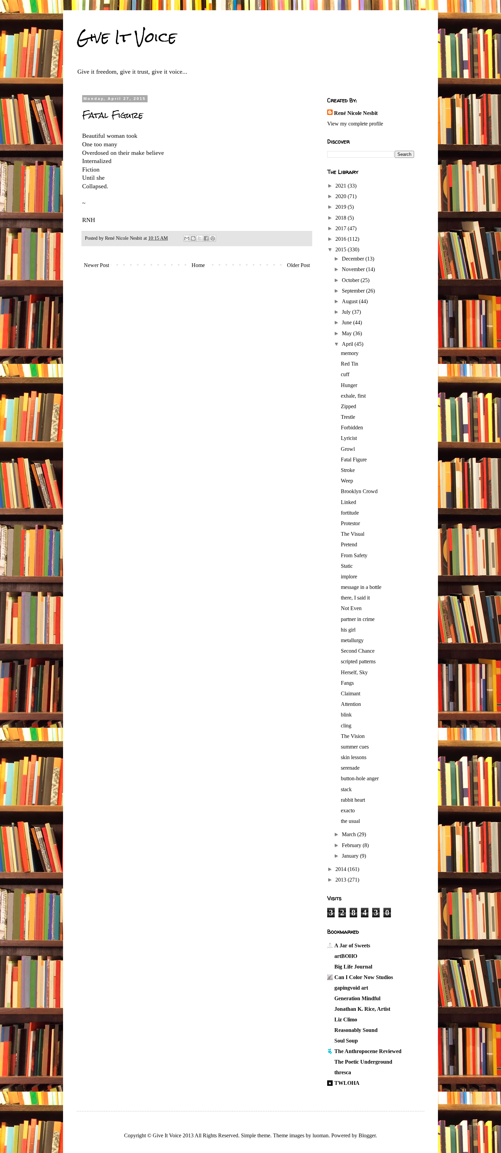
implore (349, 576)
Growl (348, 449)
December (353, 259)
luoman (321, 1135)
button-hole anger (360, 778)
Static (347, 566)
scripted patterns (358, 661)
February (352, 845)
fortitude (350, 513)
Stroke (348, 470)
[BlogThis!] (193, 238)
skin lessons (353, 757)
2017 (341, 228)
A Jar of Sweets (352, 945)
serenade (350, 768)
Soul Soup (346, 1041)
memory (350, 353)
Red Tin (349, 364)
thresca (342, 1072)
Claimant (350, 693)
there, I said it (355, 598)
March (349, 834)
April (348, 344)
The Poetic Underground (363, 1062)
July (347, 312)
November (354, 269)
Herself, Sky (354, 672)
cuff (345, 374)
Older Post (298, 265)
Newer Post (96, 265)
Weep (347, 481)
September (354, 291)
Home (198, 265)
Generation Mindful (357, 998)
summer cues (355, 747)
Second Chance (358, 651)
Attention (351, 704)
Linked (348, 502)
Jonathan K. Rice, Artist (362, 1009)
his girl (348, 630)
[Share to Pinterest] (212, 238)
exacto (348, 810)
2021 (341, 186)
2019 (341, 207)
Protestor (350, 523)
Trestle (348, 417)
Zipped (348, 406)
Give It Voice (127, 37)
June (347, 322)
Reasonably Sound (356, 1030)
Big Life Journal (353, 967)
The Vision (353, 736)
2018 (341, 218)
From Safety (354, 555)
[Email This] (186, 238)
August (350, 301)
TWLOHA (347, 1083)
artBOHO (345, 956)
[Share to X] (199, 238)
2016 (341, 239)
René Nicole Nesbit (356, 113)
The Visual (352, 534)
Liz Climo (345, 1019)
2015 (341, 249)
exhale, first (353, 396)
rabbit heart (353, 800)
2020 (341, 196)
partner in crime (358, 619)
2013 (341, 880)
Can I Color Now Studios (363, 977)
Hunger (349, 385)
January (351, 856)
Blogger (367, 1135)
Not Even (351, 608)
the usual (350, 821)
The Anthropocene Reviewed (367, 1051)
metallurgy (352, 640)
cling (346, 725)
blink (346, 715)
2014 (341, 869)
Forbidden (352, 427)
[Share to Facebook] (206, 238)
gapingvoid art (351, 988)
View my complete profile (355, 124)
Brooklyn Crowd (359, 491)
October (351, 280)
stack (346, 789)
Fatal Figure (354, 459)
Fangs (347, 683)
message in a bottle (361, 587)
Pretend (349, 544)
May (347, 333)
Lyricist (349, 438)
